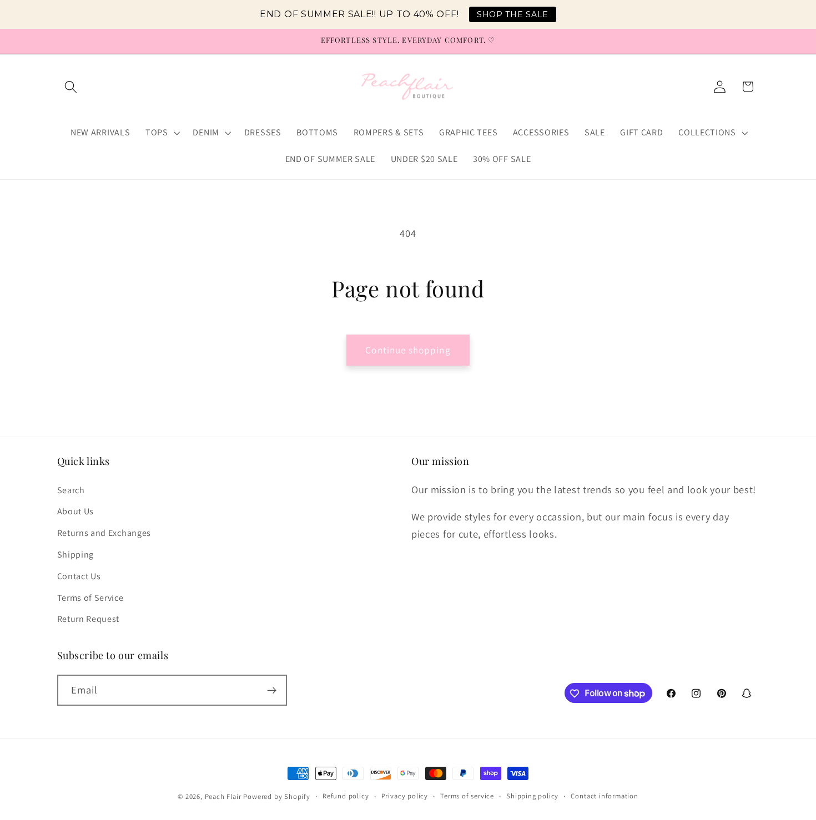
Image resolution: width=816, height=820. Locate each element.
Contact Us (79, 576)
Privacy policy (404, 796)
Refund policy (346, 796)
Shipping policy (532, 796)
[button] (71, 87)
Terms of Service (90, 598)
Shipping (75, 554)
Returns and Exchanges (104, 533)
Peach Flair (223, 796)
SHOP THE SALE (512, 14)
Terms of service (467, 796)
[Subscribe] (272, 690)
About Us (75, 512)
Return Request (88, 619)
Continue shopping (408, 349)
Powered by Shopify (276, 796)
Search (71, 490)
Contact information (604, 796)
